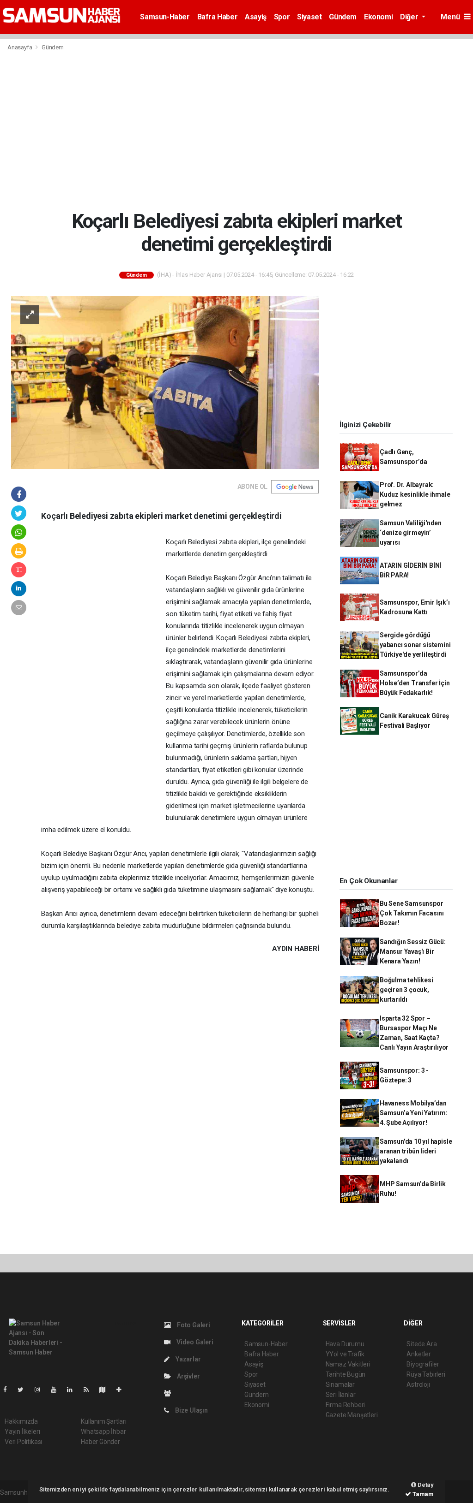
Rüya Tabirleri (425, 1374)
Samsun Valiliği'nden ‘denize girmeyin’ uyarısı (411, 532)
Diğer (410, 16)
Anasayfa (20, 47)
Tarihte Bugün (346, 1374)
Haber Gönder (100, 1441)
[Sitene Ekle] (122, 1389)
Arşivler (188, 1376)
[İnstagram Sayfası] (41, 1389)
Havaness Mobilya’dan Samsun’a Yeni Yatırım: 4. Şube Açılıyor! (414, 1112)
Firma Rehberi (345, 1404)
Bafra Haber (217, 16)
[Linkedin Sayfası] (73, 1389)
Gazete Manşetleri (352, 1415)
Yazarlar (187, 1359)
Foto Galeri (193, 1325)
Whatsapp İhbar (103, 1431)
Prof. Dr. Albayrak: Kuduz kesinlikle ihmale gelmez (415, 494)
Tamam (422, 1494)
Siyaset (309, 16)
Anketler (418, 1354)
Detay (425, 1484)
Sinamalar (340, 1384)
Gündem (343, 16)
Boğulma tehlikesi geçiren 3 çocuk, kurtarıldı (406, 989)
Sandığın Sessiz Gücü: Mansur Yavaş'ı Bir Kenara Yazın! (413, 951)
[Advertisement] (236, 132)
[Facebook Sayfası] (8, 1389)
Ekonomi (378, 16)
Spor (282, 16)
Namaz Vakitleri (348, 1364)
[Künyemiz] (170, 1393)
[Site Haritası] (106, 1389)
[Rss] (90, 1389)
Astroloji (418, 1384)
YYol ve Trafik (345, 1354)
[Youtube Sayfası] (57, 1389)
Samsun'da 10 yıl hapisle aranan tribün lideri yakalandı (416, 1151)
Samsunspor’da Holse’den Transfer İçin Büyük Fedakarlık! (415, 683)
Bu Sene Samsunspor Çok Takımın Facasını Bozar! (412, 913)
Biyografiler (422, 1364)
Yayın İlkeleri (22, 1431)
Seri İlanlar (341, 1394)
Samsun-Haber (164, 16)
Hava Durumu (345, 1344)
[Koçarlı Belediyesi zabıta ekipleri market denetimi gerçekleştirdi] (165, 382)
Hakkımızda (21, 1421)
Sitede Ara (421, 1344)
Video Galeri (194, 1342)
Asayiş (256, 16)
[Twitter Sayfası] (24, 1389)
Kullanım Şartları (104, 1421)
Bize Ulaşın (191, 1410)
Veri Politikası (23, 1441)
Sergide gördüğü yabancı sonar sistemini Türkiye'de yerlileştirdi (415, 644)
